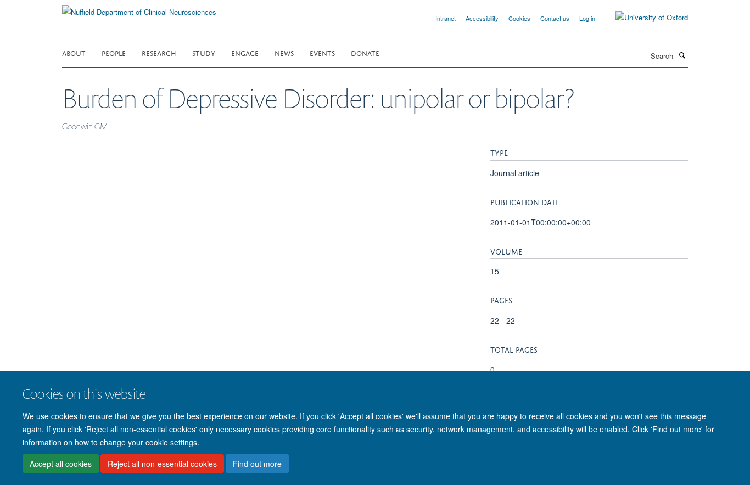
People (114, 52)
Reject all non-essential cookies (162, 463)
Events (322, 52)
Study (203, 52)
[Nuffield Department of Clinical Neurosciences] (139, 8)
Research (159, 52)
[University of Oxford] (643, 17)
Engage (245, 52)
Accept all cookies (61, 463)
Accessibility (482, 18)
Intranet (445, 18)
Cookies (519, 18)
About (74, 52)
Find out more (257, 463)
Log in (587, 18)
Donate (365, 52)
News (284, 52)
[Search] (682, 55)
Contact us (554, 18)
